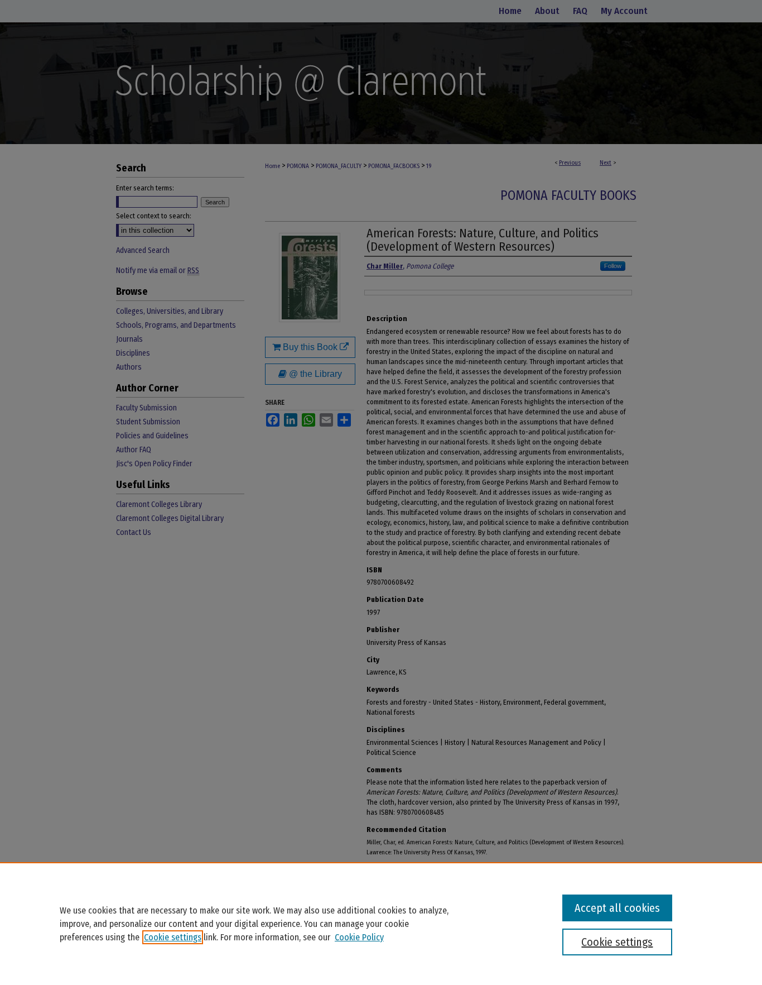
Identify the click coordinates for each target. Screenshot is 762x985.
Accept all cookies (617, 908)
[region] (381, 923)
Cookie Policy (359, 937)
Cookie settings (172, 937)
